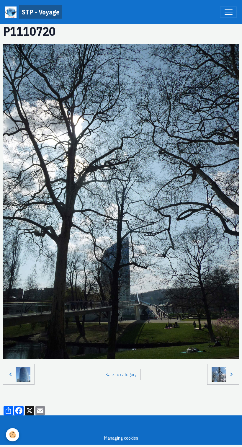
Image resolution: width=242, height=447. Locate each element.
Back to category (121, 374)
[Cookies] (12, 434)
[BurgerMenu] (228, 12)
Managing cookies (121, 438)
